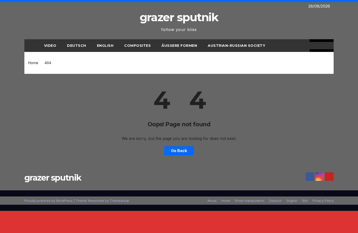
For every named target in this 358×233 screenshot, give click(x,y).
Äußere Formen (179, 45)
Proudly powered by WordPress (49, 201)
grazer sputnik (179, 17)
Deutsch (76, 45)
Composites (137, 45)
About (212, 201)
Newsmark (96, 201)
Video (50, 45)
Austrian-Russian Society (236, 45)
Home (33, 62)
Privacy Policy (323, 201)
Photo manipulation (249, 201)
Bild (305, 201)
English (105, 45)
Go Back (179, 150)
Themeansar (119, 201)
